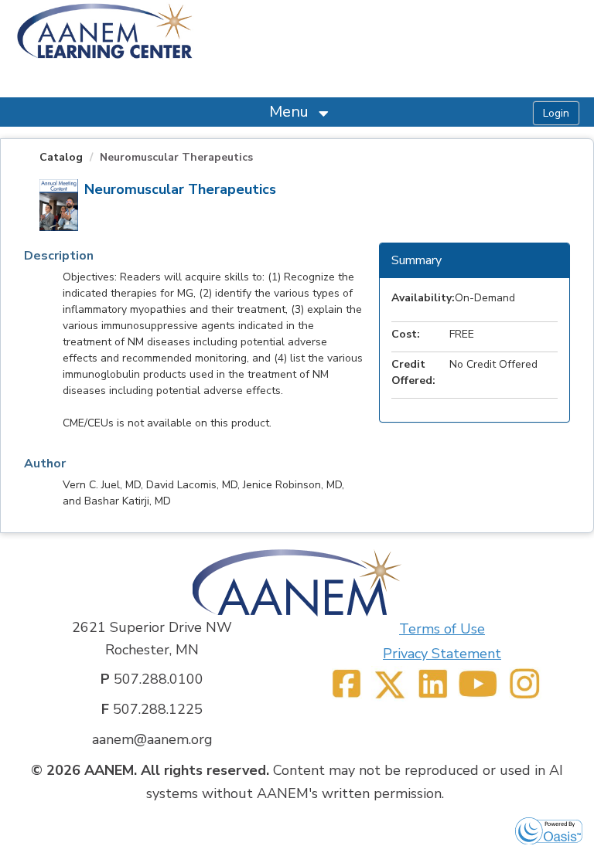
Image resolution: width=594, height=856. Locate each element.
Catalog (61, 157)
